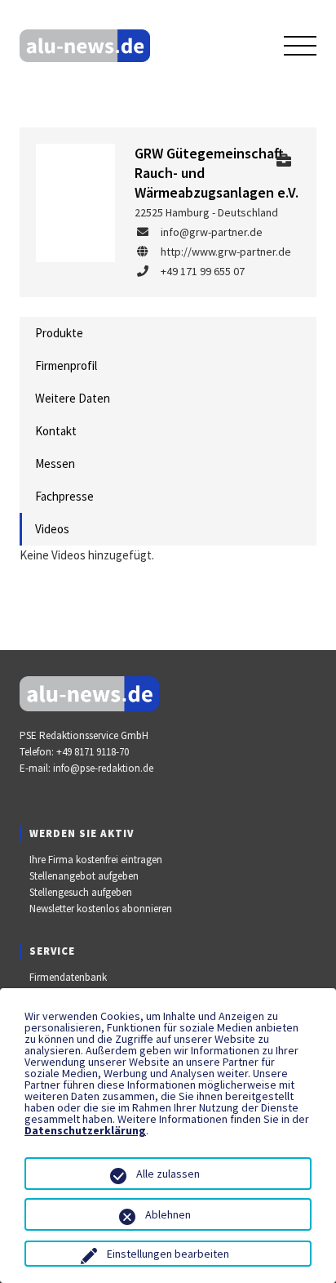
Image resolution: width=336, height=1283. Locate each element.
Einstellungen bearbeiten (168, 1253)
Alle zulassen (168, 1173)
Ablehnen (168, 1214)
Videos (52, 529)
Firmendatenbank (68, 977)
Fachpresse (64, 496)
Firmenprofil (66, 365)
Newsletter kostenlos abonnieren (100, 908)
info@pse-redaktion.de (103, 768)
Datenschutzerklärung (85, 1130)
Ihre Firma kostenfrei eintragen (95, 859)
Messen (55, 463)
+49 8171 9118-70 (92, 752)
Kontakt (56, 431)
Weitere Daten (72, 398)
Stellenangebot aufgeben (84, 876)
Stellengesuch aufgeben (80, 892)
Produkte (59, 333)
